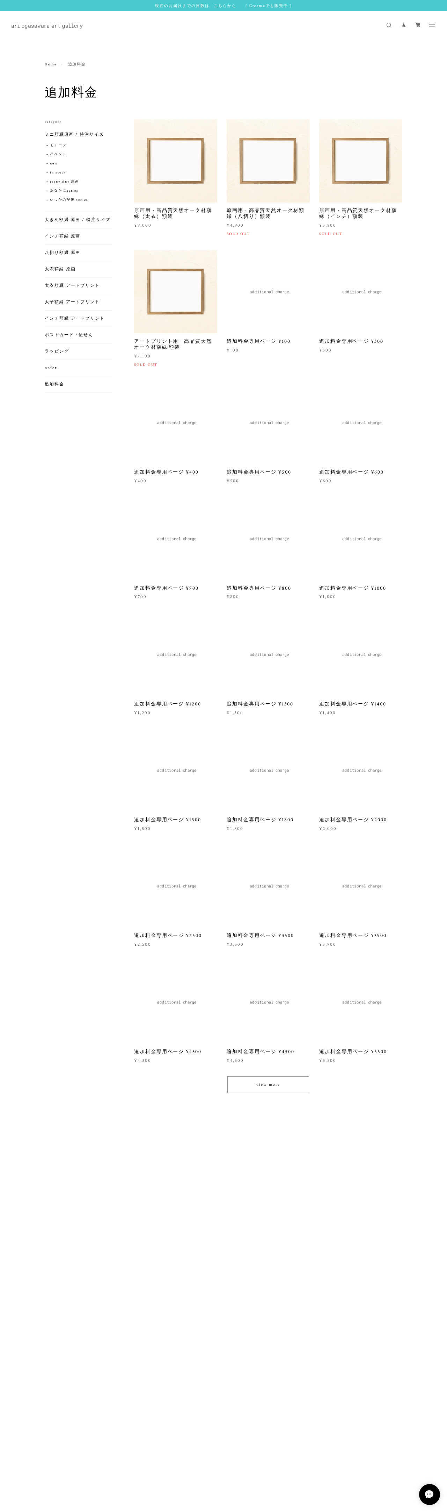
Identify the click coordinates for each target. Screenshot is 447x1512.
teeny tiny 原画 (64, 181)
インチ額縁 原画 (62, 236)
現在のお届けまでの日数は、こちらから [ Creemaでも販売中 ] (223, 5)
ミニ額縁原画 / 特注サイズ (74, 134)
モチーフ (58, 145)
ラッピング (57, 351)
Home (51, 64)
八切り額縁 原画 (62, 252)
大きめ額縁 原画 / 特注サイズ (78, 219)
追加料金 (54, 384)
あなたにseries (64, 191)
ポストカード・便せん (69, 335)
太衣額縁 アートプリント (72, 285)
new (54, 163)
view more (268, 1084)
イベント (58, 154)
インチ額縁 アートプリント (75, 318)
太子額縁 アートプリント (72, 302)
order (51, 367)
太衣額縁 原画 (60, 269)
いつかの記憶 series (69, 200)
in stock (58, 172)
